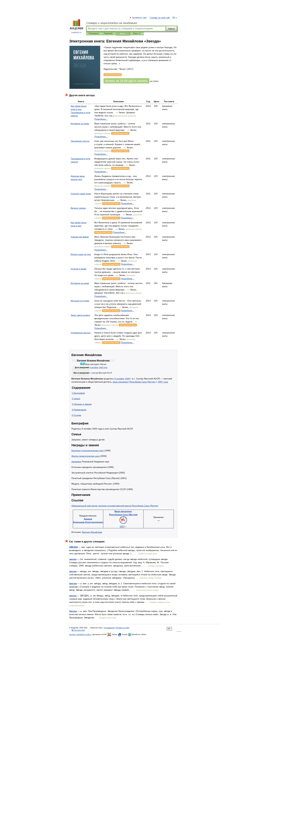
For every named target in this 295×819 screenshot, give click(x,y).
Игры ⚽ (137, 33)
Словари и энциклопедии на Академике (111, 23)
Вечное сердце (78, 208)
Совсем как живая (80, 237)
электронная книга (120, 133)
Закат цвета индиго (80, 315)
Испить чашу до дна (81, 254)
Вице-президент (123, 511)
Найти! (171, 29)
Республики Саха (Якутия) (142, 382)
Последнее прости (80, 141)
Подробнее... (101, 119)
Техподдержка (109, 628)
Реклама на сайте (123, 628)
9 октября (94, 367)
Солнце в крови (78, 269)
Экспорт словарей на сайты (80, 634)
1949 (127, 378)
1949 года (103, 367)
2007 (122, 526)
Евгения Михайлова (92, 532)
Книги (122, 33)
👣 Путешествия (78, 630)
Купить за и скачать (126, 81)
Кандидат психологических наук (87, 450)
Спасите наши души (81, 193)
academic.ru (76, 32)
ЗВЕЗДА (73, 547)
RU (173, 18)
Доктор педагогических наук (85, 456)
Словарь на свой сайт (160, 18)
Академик (76, 461)
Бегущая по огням (80, 300)
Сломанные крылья (80, 332)
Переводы (108, 33)
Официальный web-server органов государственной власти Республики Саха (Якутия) (114, 505)
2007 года (163, 382)
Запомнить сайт (139, 18)
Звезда (73, 583)
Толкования (93, 33)
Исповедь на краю (80, 123)
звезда (73, 559)
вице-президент (121, 382)
